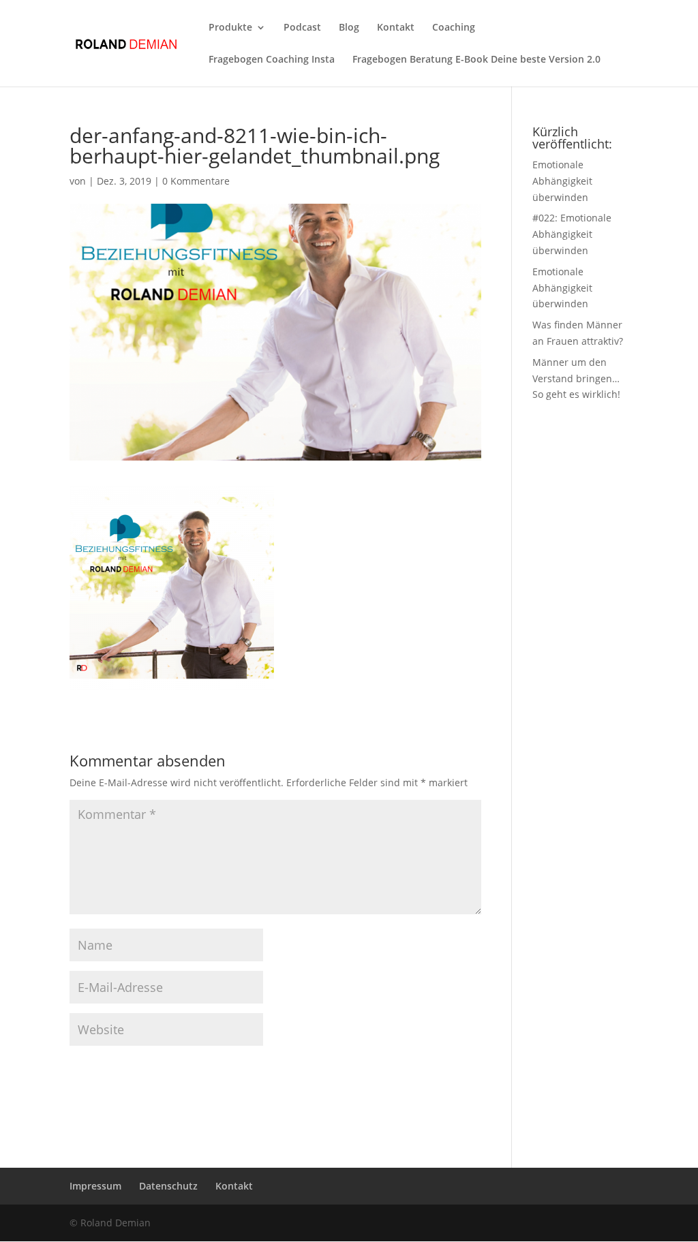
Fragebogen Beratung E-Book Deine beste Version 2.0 (476, 60)
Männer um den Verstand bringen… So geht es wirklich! (576, 378)
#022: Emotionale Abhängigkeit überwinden (571, 234)
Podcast (302, 27)
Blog (349, 27)
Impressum (95, 1185)
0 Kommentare (196, 180)
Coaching (453, 27)
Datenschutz (168, 1185)
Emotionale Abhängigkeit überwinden (562, 181)
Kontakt (395, 27)
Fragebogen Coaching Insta (272, 60)
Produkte (230, 27)
